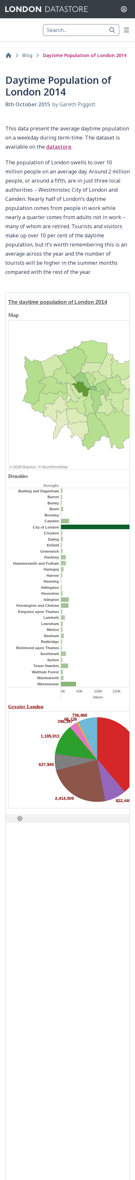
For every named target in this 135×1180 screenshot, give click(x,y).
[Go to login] (124, 9)
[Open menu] (126, 30)
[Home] (8, 55)
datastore (58, 146)
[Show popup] (114, 30)
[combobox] (81, 30)
